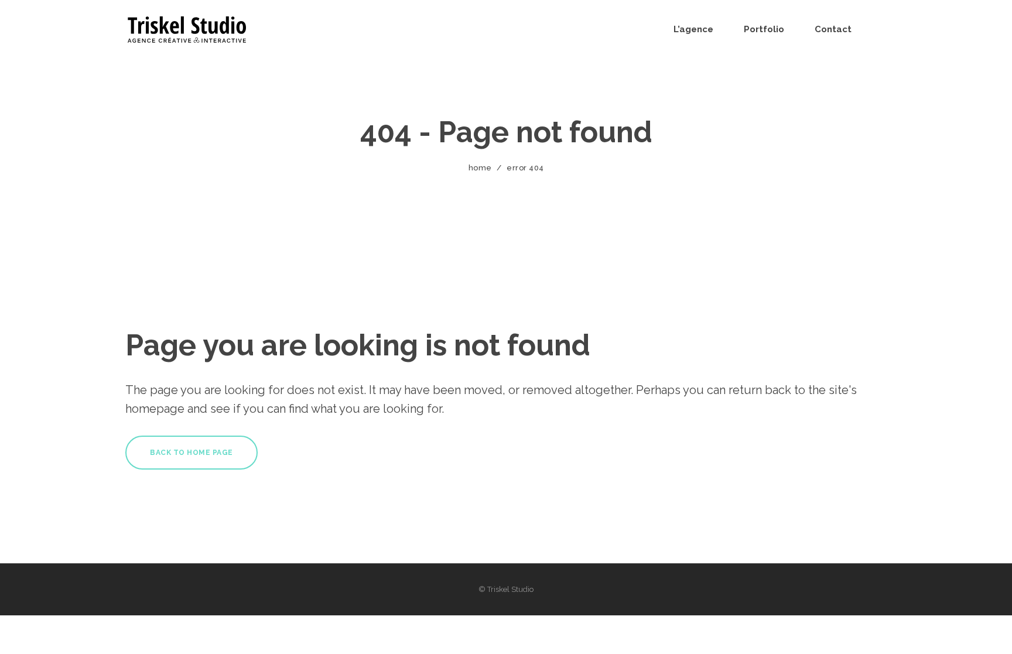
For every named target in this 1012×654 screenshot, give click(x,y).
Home (480, 168)
